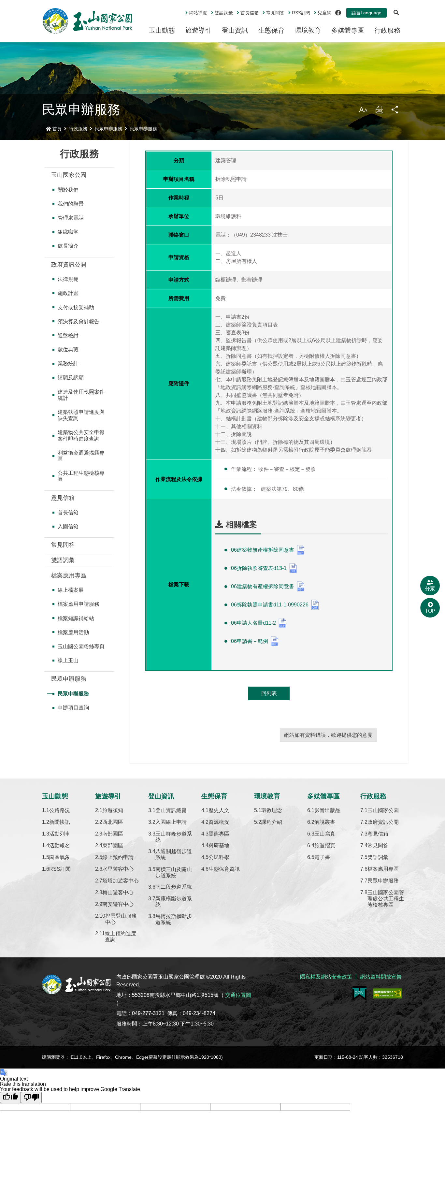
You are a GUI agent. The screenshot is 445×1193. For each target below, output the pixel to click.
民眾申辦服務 (108, 128)
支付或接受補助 (76, 307)
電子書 (322, 857)
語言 (366, 12)
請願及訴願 (71, 377)
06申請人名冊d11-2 (253, 623)
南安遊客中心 (118, 904)
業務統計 (68, 363)
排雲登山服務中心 (120, 919)
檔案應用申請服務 (78, 604)
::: (181, 10)
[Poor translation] (31, 1097)
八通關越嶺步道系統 (173, 854)
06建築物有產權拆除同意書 (262, 586)
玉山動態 (162, 30)
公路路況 (59, 810)
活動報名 (59, 845)
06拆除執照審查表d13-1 (259, 568)
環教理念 (271, 810)
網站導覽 (198, 12)
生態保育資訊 (224, 869)
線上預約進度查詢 (120, 936)
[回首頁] (87, 21)
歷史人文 (218, 810)
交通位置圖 (238, 995)
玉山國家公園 (68, 175)
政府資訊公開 (68, 264)
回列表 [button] (269, 693)
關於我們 (68, 190)
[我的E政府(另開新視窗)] (359, 993)
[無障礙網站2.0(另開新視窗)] (387, 993)
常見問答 (275, 12)
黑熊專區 (218, 834)
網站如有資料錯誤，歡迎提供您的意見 (328, 735)
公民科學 (218, 857)
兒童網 (324, 12)
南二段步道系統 (173, 887)
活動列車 (59, 834)
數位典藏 (68, 349)
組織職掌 (68, 232)
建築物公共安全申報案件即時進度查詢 (81, 435)
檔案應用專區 (68, 575)
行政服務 (387, 30)
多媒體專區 (347, 30)
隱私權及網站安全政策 (326, 977)
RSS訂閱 (60, 869)
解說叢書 (324, 822)
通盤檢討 (68, 335)
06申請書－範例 (249, 641)
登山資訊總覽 (171, 810)
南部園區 (112, 834)
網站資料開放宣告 (381, 977)
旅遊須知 (112, 810)
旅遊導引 (198, 30)
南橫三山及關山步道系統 (173, 872)
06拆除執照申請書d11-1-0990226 (270, 604)
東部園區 (112, 845)
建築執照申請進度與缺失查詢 (81, 415)
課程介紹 (271, 822)
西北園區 (112, 822)
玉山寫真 (324, 834)
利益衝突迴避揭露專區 (81, 456)
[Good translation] (10, 1097)
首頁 (57, 128)
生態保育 (271, 30)
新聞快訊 (59, 822)
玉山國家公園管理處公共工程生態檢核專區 (385, 899)
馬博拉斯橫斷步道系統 (173, 919)
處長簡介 (68, 246)
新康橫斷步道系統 (173, 902)
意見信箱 (63, 498)
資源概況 (218, 822)
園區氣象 (59, 857)
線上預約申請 (118, 857)
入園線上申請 (171, 822)
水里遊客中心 (118, 869)
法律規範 (68, 279)
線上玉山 (68, 660)
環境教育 (308, 30)
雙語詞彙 (224, 12)
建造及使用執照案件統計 (81, 395)
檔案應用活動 (73, 632)
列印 (379, 111)
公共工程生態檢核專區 (81, 476)
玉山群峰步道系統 (173, 837)
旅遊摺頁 (324, 845)
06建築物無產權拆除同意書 (262, 550)
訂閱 (301, 12)
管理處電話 (71, 218)
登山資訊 (235, 30)
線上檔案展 (71, 590)
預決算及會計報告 (78, 321)
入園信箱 (68, 526)
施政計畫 (68, 293)
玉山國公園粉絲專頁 (81, 646)
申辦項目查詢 (73, 707)
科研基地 (218, 845)
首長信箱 (249, 12)
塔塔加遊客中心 (120, 880)
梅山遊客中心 (118, 892)
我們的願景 (71, 204)
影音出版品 (327, 810)
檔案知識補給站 (76, 618)
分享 (395, 111)
